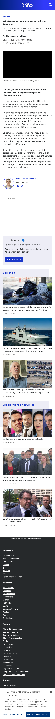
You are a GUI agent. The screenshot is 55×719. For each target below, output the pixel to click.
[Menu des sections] (4, 5)
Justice (6, 600)
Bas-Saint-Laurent (10, 632)
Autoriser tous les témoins (37, 714)
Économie (7, 591)
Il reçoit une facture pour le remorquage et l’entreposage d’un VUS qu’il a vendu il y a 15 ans (26, 391)
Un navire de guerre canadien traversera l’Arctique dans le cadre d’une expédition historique (27, 350)
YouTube (6, 571)
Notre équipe (8, 555)
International (8, 597)
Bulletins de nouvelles (12, 558)
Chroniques (8, 561)
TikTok (6, 574)
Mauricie (6, 650)
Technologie (8, 618)
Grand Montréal (9, 644)
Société (6, 17)
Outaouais (7, 665)
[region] (27, 703)
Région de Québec (11, 668)
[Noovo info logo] (27, 5)
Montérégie (8, 662)
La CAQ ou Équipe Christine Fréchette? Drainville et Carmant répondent (27, 520)
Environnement (9, 594)
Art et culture (8, 587)
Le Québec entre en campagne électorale (23, 439)
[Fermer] (51, 692)
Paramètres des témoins (13, 577)
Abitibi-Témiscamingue (12, 629)
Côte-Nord (7, 656)
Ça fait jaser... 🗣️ (15, 241)
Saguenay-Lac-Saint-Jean (14, 675)
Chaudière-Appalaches (12, 638)
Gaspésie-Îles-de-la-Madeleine (16, 671)
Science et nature (10, 609)
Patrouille (7, 603)
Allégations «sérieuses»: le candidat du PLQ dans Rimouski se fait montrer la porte (26, 479)
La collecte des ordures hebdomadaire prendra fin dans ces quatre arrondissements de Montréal (27, 308)
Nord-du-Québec (10, 653)
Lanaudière (7, 647)
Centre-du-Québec (11, 635)
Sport (5, 615)
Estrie (5, 641)
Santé (5, 606)
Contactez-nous (9, 685)
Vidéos (6, 564)
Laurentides (8, 659)
